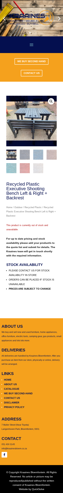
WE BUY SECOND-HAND (18, 393)
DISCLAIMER (11, 402)
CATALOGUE (11, 388)
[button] (51, 101)
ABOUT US (10, 384)
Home (9, 207)
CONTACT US (32, 73)
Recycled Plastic (33, 207)
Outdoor (18, 207)
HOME (7, 379)
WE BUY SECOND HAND (31, 61)
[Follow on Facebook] (4, 455)
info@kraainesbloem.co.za (14, 448)
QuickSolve (38, 489)
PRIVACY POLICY (14, 407)
